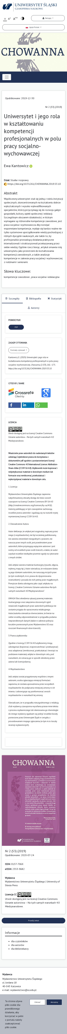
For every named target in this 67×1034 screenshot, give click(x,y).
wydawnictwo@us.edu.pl (23, 989)
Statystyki (56, 298)
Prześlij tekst (33, 920)
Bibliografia (35, 298)
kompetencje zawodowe (17, 276)
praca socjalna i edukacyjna (45, 276)
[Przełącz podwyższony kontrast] (22, 18)
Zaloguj (48, 18)
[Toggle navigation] (6, 77)
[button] (14, 405)
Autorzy (35, 307)
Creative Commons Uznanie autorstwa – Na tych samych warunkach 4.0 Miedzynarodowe (31, 437)
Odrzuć (37, 1002)
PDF (16, 327)
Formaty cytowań (18, 350)
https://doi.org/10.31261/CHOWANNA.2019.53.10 (34, 183)
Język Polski (34, 27)
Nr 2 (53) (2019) (53, 106)
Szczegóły (14, 298)
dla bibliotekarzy (20, 948)
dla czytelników (19, 941)
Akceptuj (54, 1002)
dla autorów (17, 945)
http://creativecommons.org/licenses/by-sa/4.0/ (30, 505)
